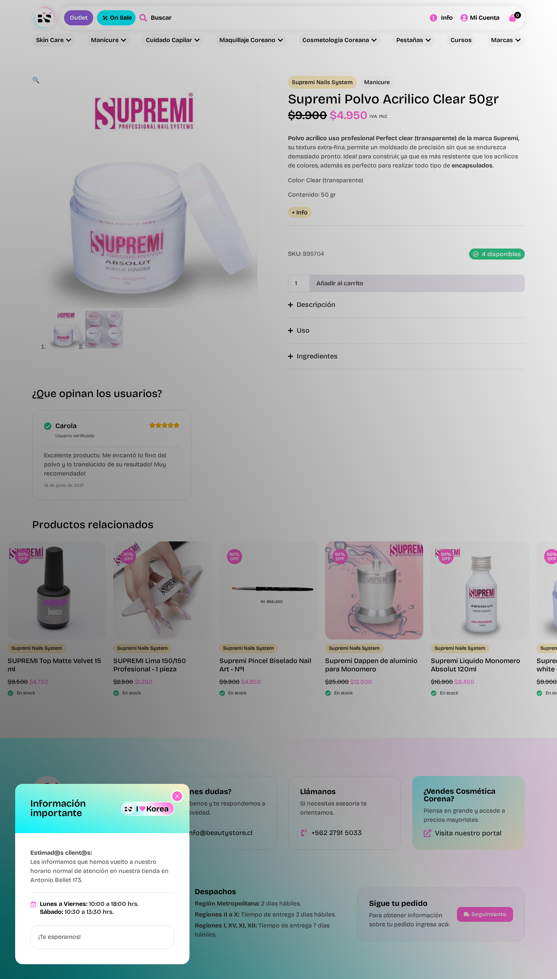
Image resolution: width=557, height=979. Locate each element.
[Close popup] (177, 796)
